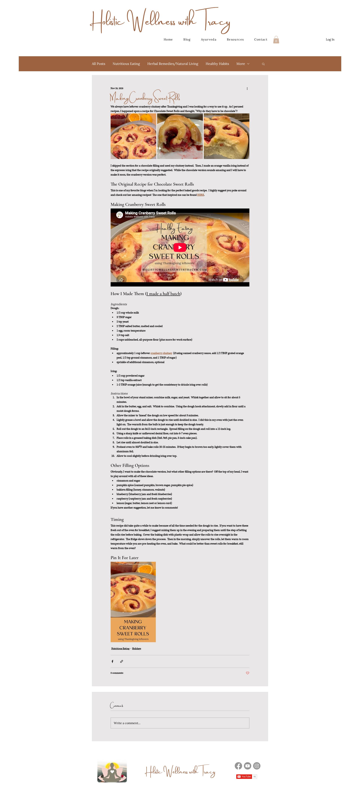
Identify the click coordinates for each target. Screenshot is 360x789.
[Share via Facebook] (112, 661)
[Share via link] (121, 661)
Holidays (136, 648)
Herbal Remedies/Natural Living (172, 64)
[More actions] (247, 88)
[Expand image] (133, 136)
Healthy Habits (217, 64)
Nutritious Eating (126, 64)
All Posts (98, 64)
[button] (276, 40)
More (240, 64)
